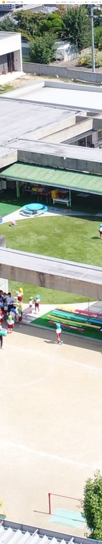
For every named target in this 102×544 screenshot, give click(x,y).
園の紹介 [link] (63, 2)
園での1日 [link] (72, 2)
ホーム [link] (58, 2)
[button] (100, 2)
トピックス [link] (80, 2)
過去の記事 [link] (95, 2)
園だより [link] (87, 2)
